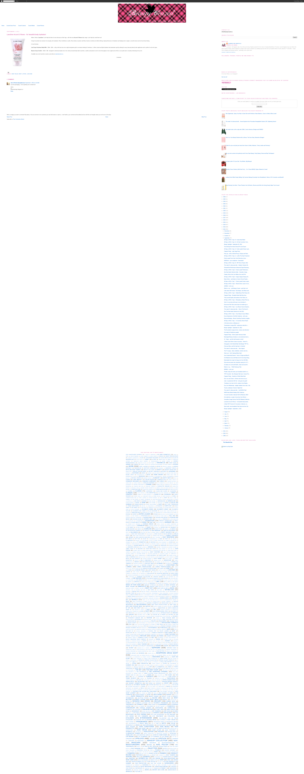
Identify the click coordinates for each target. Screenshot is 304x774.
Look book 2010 (140, 579)
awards (168, 694)
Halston (143, 532)
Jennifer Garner (173, 545)
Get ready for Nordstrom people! (231, 332)
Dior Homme (152, 502)
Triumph (149, 678)
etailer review (146, 712)
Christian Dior (136, 489)
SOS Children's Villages (169, 642)
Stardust (155, 661)
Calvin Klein (149, 479)
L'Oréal (129, 566)
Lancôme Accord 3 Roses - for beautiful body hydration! (26, 34)
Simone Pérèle (162, 655)
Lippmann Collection (143, 576)
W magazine (160, 686)
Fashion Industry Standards (133, 517)
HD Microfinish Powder (133, 530)
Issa (134, 542)
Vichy (166, 683)
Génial (166, 529)
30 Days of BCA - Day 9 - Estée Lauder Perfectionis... (236, 269)
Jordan (128, 552)
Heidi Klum (157, 533)
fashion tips (140, 719)
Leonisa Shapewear (133, 575)
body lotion (22, 73)
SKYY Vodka (158, 642)
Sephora (156, 648)
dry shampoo (156, 711)
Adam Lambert (144, 456)
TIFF (150, 666)
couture (137, 709)
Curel (174, 496)
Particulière (129, 619)
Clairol (130, 491)
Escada (128, 514)
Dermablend (161, 501)
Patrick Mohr (147, 619)
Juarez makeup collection (139, 552)
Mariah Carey (154, 586)
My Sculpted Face (153, 599)
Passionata (138, 619)
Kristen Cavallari (134, 565)
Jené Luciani (142, 547)
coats (142, 706)
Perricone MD (132, 621)
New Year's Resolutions (159, 604)
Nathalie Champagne (139, 603)
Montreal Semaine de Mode (150, 598)
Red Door (133, 634)
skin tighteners (143, 759)
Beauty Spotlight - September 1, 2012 (232, 408)
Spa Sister (173, 658)
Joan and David (151, 548)
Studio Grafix (156, 663)
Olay (147, 611)
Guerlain (148, 529)
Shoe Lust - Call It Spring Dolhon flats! (233, 353)
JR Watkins (152, 542)
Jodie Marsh (162, 548)
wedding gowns (138, 769)
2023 (224, 203)
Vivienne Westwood (133, 686)
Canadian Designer (132, 481)
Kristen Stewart (147, 565)
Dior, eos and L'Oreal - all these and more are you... (236, 378)
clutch (136, 706)
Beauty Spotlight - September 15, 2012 (233, 327)
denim (128, 711)
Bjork (149, 473)
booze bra (173, 699)
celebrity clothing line (143, 702)
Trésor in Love (159, 678)
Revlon (143, 635)
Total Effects (162, 676)
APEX (127, 456)
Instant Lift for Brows (141, 540)
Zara (149, 693)
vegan (156, 768)
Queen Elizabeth (141, 629)
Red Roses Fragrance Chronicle (147, 634)
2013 (224, 226)
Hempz (149, 535)
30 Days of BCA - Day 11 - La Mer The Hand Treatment (236, 255)
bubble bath (170, 701)
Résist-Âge (141, 642)
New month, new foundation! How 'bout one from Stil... (236, 406)
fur (152, 723)
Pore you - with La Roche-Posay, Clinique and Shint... (236, 253)
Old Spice (129, 612)
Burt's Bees (167, 478)
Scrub (158, 645)
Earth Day (168, 506)
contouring (159, 707)
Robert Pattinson (172, 635)
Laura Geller (168, 571)
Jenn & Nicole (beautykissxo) (18, 82)
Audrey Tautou (145, 464)
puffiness (139, 755)
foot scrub (129, 721)
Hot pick (137, 538)
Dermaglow (171, 501)
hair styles (163, 728)
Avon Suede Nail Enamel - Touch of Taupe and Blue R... (237, 355)
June (225, 416)
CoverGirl (167, 494)
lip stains (165, 736)
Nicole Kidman (157, 606)
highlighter (149, 731)
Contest (129, 494)
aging (149, 694)
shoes (176, 756)
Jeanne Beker (138, 545)
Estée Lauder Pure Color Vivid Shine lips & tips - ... (236, 258)
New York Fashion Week (134, 606)
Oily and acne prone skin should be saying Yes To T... (236, 362)
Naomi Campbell (166, 601)
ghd (157, 723)
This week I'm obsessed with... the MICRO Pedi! (235, 390)
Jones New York (172, 550)
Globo (176, 525)
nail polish (162, 744)
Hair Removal (156, 530)
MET (165, 581)
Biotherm (135, 473)
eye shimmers (143, 716)
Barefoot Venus (171, 468)
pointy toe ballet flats (145, 751)
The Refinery (172, 670)
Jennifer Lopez (132, 547)
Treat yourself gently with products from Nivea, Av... (236, 297)
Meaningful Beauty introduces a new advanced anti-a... (236, 337)
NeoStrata (129, 604)
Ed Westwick (143, 507)
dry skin (167, 711)
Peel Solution (167, 619)
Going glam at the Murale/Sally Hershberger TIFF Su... (236, 343)
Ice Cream (173, 538)
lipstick (162, 738)
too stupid (129, 768)
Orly (148, 614)
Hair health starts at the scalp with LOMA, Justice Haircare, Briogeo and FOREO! (244, 129)
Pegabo (176, 619)
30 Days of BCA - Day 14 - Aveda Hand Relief (234, 239)
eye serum (130, 716)
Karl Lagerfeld (131, 556)
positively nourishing (172, 751)
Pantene (149, 617)
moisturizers (133, 744)
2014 (224, 224)
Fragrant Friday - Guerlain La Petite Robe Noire (235, 376)
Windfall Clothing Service (145, 689)
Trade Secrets (131, 678)
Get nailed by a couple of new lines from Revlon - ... (236, 397)
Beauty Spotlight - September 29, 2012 (233, 244)
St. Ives (132, 661)
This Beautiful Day (227, 442)
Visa (169, 684)
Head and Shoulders (138, 533)
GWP (151, 522)
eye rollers (171, 714)
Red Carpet (169, 632)
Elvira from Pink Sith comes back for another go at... (236, 304)
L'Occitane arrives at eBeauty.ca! (231, 323)
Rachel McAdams (141, 631)
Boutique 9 (151, 476)
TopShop (140, 676)
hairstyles (129, 730)
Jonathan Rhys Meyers (159, 550)
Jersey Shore (173, 547)
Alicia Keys (139, 459)
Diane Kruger (129, 502)
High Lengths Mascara (143, 537)
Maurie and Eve (140, 589)
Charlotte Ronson (163, 486)
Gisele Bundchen (171, 524)
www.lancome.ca (59, 54)
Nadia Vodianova (137, 601)
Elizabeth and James (139, 510)
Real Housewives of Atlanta (142, 632)
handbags (129, 731)
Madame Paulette (142, 583)
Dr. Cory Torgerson (171, 504)
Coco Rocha (140, 492)
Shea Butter (160, 651)
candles (128, 703)
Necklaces (165, 603)
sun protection (141, 763)
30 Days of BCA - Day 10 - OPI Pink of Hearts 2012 (236, 262)
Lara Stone (136, 571)
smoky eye (153, 759)
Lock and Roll (174, 578)
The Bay (138, 670)
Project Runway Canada (168, 626)
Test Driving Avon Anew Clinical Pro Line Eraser (235, 246)
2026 (224, 196)
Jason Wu (163, 543)
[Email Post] (8, 72)
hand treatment (170, 730)
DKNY (165, 497)
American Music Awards (141, 461)
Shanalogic (161, 649)
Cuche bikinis (166, 496)
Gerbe (176, 522)
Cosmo (139, 494)
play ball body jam (131, 751)
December (226, 231)
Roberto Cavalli (143, 637)
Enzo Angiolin (168, 512)
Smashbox (156, 656)
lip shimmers (155, 736)
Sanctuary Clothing (161, 644)
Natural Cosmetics (153, 603)
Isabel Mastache (158, 540)
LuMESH (129, 581)
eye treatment (157, 716)
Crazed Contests (22, 25)
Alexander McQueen (152, 457)
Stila (134, 663)
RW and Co (129, 631)
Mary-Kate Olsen (162, 588)
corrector (171, 707)
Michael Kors (130, 593)
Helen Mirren (167, 533)
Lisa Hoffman (169, 576)
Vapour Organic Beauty (170, 681)
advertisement (140, 694)
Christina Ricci (174, 489)
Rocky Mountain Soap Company (136, 639)
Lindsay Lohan (165, 575)
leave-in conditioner (160, 735)
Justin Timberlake (140, 555)
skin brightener (169, 758)
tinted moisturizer (161, 766)
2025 (224, 199)
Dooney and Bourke (150, 504)
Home (3, 25)
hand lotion (156, 730)
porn (162, 751)
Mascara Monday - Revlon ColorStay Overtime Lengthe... (237, 318)
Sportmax (133, 660)
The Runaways (130, 671)
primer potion (153, 753)
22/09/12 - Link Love (228, 286)
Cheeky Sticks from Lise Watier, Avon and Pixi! (235, 274)
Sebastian (174, 645)
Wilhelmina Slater (131, 689)
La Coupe (175, 568)
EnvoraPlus (159, 512)
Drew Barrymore (133, 505)
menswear (153, 742)
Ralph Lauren (164, 631)
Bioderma (172, 471)
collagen (150, 706)
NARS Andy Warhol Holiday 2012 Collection (234, 392)
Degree (144, 501)
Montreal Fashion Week (134, 598)
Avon (131, 466)
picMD (151, 750)
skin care (130, 760)
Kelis (136, 560)
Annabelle (161, 462)
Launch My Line (157, 571)
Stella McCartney (166, 661)
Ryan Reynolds (132, 642)
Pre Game (168, 624)
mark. (176, 740)
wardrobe (173, 768)
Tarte (136, 668)
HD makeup (146, 530)
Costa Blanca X (147, 494)
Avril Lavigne (143, 466)
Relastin (161, 634)
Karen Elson (172, 555)
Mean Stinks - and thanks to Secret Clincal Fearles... (236, 279)
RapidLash (129, 632)
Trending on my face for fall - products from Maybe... (236, 383)
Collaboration (151, 492)
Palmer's (175, 616)
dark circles (171, 709)
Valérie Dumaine (155, 681)
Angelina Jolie (142, 462)
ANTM (175, 454)
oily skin (153, 746)
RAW (175, 629)
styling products (169, 761)
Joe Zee (170, 548)
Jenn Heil (164, 545)
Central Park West (139, 484)
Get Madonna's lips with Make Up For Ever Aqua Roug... (237, 357)
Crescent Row (147, 496)
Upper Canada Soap (169, 679)
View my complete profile (228, 52)
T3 (146, 666)
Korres (175, 563)
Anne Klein (172, 462)
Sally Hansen (142, 644)
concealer (130, 707)
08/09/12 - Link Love (228, 369)
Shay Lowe (151, 651)
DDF (161, 497)
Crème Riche (156, 496)
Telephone (130, 670)
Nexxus (148, 606)
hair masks (165, 726)
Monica (168, 596)
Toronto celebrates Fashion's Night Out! (233, 387)
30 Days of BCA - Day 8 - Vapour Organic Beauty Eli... (236, 276)
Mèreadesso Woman (170, 599)
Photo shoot (132, 622)
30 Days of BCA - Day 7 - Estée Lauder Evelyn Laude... (237, 281)
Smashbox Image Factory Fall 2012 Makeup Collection (236, 399)
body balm (15, 73)
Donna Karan (139, 504)
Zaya (155, 693)
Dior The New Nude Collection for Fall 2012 (234, 311)
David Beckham (157, 499)
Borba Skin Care (171, 474)
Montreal (175, 596)
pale (145, 748)
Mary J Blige (139, 588)
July (225, 414)
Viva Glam (175, 684)
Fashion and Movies (162, 517)
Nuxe (148, 609)
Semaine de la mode (143, 647)
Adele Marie (153, 456)
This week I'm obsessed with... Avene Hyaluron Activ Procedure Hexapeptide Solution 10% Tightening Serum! (251, 121)
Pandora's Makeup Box (135, 617)
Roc (153, 637)
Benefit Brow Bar (170, 469)
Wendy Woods (151, 688)
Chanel (149, 484)
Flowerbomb (139, 520)
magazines (140, 740)
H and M (173, 529)
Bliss (148, 474)
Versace (158, 683)
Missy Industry (174, 594)
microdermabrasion (168, 742)
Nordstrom (161, 607)
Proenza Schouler (154, 626)
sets (138, 756)
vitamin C (163, 768)
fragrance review (172, 721)
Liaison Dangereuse (145, 575)
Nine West (137, 608)
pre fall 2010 (143, 753)
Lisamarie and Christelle (234, 43)
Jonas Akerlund (146, 550)
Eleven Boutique (169, 507)
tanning (128, 766)
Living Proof (164, 578)
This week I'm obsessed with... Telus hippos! (234, 348)
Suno (156, 665)
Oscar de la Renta (159, 614)
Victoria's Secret (140, 684)
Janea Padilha (135, 543)
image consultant (149, 733)
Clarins (138, 491)
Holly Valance (156, 537)
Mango (161, 584)
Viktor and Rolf (154, 684)
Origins (131, 614)
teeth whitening (146, 766)
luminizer (131, 740)
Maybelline (169, 589)
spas (168, 760)
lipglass (129, 738)
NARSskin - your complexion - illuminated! (234, 260)
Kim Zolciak (166, 561)
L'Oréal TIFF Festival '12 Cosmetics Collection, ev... (236, 404)
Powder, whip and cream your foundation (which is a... (236, 371)
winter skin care (158, 769)
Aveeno (175, 464)
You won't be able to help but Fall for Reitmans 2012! (236, 394)
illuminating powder (133, 733)
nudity (138, 746)
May (225, 418)
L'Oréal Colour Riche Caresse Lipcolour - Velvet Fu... (236, 341)
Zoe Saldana (163, 693)
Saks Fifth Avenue (131, 644)
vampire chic (148, 768)
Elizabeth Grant (162, 509)
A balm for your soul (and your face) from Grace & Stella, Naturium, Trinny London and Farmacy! (248, 145)
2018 (224, 215)
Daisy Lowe (173, 497)
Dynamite (159, 505)
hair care (172, 725)
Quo (168, 629)
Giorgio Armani (148, 524)
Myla (161, 599)
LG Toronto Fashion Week (149, 568)
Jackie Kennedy (162, 542)
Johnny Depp (136, 550)
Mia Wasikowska (172, 591)
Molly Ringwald (149, 596)
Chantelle (167, 484)
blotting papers (143, 698)
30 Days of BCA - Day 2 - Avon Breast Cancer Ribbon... (237, 313)
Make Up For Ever (133, 585)
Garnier (168, 522)
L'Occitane (170, 565)
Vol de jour (151, 686)
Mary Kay (149, 588)
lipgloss (139, 738)
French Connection (165, 520)
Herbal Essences (172, 535)
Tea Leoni (175, 668)
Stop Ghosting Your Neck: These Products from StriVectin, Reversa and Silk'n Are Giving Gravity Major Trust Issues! (253, 185)
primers (163, 753)
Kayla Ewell (168, 558)
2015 (224, 222)
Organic (175, 612)
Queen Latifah (151, 629)
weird (147, 769)
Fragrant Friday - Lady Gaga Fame (232, 251)
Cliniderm (173, 491)
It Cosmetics (141, 542)
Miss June (154, 594)
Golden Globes (140, 527)
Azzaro (152, 466)
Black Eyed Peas (171, 473)
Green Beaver (130, 529)
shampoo (146, 756)
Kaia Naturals (151, 555)
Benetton (128, 471)
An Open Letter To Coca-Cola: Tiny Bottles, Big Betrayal (239, 161)
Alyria (154, 459)
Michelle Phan (141, 593)
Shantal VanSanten (171, 649)
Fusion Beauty (135, 522)
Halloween (134, 532)
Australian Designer (156, 464)
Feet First (158, 519)
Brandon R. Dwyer (161, 476)
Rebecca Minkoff (157, 632)
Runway (167, 640)
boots (165, 699)
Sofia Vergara (137, 658)
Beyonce (164, 471)
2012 (224, 229)
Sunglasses (141, 665)
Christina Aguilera (162, 489)
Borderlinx (129, 476)
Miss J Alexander (145, 594)
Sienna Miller (145, 655)
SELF (151, 642)
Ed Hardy (135, 507)
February (226, 425)
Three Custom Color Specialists (155, 673)
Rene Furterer (170, 634)
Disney (167, 502)
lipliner (152, 738)
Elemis (161, 507)
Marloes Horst (130, 588)
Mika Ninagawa (164, 593)
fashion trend (151, 719)
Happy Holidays (166, 532)
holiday (161, 731)
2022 (224, 206)
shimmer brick (167, 756)
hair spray (142, 728)
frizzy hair (144, 723)
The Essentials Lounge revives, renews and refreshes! (236, 330)
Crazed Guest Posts (11, 25)
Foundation (150, 520)
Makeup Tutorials (150, 584)
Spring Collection (151, 660)
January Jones (155, 543)
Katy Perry (158, 558)
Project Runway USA (132, 627)
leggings (173, 734)
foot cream (171, 719)
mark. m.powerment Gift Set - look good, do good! (235, 381)
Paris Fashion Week (168, 617)
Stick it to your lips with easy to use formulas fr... (235, 302)
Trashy (142, 678)
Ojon (141, 611)
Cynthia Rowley (153, 497)
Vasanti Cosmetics (135, 683)
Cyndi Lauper (142, 497)
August (226, 411)
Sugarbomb (173, 663)
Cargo (162, 481)
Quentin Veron (161, 629)
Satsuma (135, 645)
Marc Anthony (170, 585)
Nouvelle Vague (139, 609)
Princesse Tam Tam (137, 626)
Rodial (158, 639)
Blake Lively (130, 474)
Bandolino (138, 468)
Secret (131, 647)
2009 (224, 435)
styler (159, 761)
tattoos (135, 766)
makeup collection (157, 740)
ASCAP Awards (134, 456)
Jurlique (128, 555)
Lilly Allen (156, 575)
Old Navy (173, 611)
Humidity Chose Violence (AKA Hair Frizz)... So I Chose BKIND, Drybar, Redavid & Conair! (246, 169)
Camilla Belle (172, 479)
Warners (136, 688)
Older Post (204, 116)
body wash (154, 699)
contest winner (145, 707)
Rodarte (151, 639)
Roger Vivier (168, 639)
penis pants (173, 748)
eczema (175, 711)
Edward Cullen (153, 507)
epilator (136, 712)
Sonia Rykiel (164, 658)
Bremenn (170, 476)
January (226, 428)
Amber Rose (162, 459)
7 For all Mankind (150, 454)
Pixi (130, 624)
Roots (144, 640)
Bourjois (142, 476)
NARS (127, 601)
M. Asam (148, 581)
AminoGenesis (155, 461)
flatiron (162, 719)
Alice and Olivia (166, 457)
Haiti (127, 532)
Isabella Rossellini (170, 540)
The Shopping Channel (158, 671)
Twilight (138, 679)
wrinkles (129, 771)
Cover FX (157, 494)
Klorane (160, 563)
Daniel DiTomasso (145, 499)
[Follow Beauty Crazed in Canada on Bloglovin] (226, 83)
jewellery (129, 735)
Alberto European (133, 457)
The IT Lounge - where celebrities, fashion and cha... (236, 350)
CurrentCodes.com (131, 497)
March (226, 423)
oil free (145, 746)
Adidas (161, 456)
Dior (143, 502)
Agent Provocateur (172, 456)
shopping (132, 758)
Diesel (137, 502)
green (137, 725)
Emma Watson (136, 512)
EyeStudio (144, 515)
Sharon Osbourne (131, 651)
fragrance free (159, 721)
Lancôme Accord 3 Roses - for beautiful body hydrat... (236, 401)
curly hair (160, 709)
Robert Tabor (132, 637)
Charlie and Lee (138, 486)
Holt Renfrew (168, 537)
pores (156, 751)
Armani (128, 464)
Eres (175, 512)
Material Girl (130, 589)
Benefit (159, 469)
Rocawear (160, 637)
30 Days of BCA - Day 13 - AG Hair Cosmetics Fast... (236, 242)
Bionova (128, 473)
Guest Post (158, 529)
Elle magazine (152, 510)
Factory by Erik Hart (160, 515)
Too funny (168, 675)
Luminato (136, 581)
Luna (142, 581)
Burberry (156, 478)
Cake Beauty (137, 479)
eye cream (141, 714)
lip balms (130, 736)
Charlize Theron (150, 486)
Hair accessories (170, 530)
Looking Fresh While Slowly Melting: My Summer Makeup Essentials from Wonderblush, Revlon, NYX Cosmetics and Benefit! (255, 177)
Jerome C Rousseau (161, 547)
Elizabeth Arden (147, 509)
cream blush (147, 709)
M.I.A (153, 581)
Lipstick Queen (158, 576)
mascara (135, 742)
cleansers (162, 704)
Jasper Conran (172, 543)
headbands (139, 731)
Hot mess (129, 538)
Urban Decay (130, 681)
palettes (152, 748)
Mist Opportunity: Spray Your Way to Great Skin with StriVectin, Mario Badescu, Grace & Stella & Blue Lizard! (251, 113)
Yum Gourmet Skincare (166, 691)
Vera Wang (149, 683)
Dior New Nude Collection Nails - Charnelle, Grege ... (236, 272)
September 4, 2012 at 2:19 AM (32, 82)
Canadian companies (149, 481)
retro (148, 755)
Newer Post (9, 116)
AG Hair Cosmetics (163, 454)
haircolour (173, 728)
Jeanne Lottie (148, 545)
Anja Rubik (151, 462)
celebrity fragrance (160, 703)
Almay (147, 459)
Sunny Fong (149, 665)
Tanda (170, 666)
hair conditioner (146, 726)
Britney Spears (136, 477)
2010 (224, 433)
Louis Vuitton (157, 579)
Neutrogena (141, 604)
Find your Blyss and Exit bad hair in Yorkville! (234, 346)
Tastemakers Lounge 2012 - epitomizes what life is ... (236, 325)
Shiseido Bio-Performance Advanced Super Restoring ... (237, 267)
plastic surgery (170, 750)
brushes (157, 701)
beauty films (166, 696)
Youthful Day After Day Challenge (145, 691)
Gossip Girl (164, 527)
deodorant (135, 711)
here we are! (224, 77)
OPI (155, 609)
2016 (224, 219)
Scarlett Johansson (146, 645)
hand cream (142, 730)
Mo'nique (140, 596)
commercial (171, 706)
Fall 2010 (172, 515)
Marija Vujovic (165, 586)
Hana (149, 532)
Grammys (173, 527)
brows (147, 701)
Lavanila (134, 573)
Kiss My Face (149, 563)
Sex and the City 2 (151, 649)
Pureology (164, 627)
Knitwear (168, 563)
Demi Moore (152, 501)
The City (165, 670)
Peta (140, 621)
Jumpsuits (173, 553)
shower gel (143, 758)
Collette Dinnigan (163, 492)
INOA (166, 538)
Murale (135, 599)
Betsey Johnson (154, 471)
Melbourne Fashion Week (158, 591)
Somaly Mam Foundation (150, 658)
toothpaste (138, 768)
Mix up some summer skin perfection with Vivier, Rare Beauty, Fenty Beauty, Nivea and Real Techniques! (250, 153)
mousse (149, 744)
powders (131, 753)
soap (162, 760)
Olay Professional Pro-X (160, 611)
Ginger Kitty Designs (134, 524)
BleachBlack (140, 474)
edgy (130, 712)
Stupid (165, 663)
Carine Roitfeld (171, 481)
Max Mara (159, 589)
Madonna (152, 583)
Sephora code (171, 647)
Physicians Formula (170, 622)
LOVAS (161, 568)
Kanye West (162, 555)
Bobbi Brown (158, 474)
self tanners (170, 755)
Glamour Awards (153, 525)
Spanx (127, 660)
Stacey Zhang (147, 661)
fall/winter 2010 (164, 718)
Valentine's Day (143, 681)
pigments (158, 750)
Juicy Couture (155, 552)
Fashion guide (137, 519)
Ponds (153, 624)
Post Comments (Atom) (18, 119)
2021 (224, 208)
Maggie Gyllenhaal (163, 583)
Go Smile (130, 527)
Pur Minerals (152, 627)
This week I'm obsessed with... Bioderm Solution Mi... (236, 265)
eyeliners (130, 718)
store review (151, 761)
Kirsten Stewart (138, 563)
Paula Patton (157, 619)
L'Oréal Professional (144, 566)
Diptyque (160, 502)
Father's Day (148, 519)
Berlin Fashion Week (139, 471)
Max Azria (151, 589)
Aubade (136, 464)
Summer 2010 (130, 665)
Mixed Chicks (132, 596)
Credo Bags (137, 496)
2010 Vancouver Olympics (134, 454)
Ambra (169, 459)
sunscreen (169, 763)
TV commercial (160, 666)
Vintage (164, 684)
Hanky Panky (155, 532)
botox (128, 701)
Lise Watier (137, 578)
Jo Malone (139, 548)
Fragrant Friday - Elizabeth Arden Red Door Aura (235, 295)
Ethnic (156, 514)
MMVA (169, 581)
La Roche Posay (140, 570)
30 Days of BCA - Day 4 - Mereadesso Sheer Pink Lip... (237, 299)
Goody (149, 527)
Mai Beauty (173, 583)
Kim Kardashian (147, 561)
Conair (173, 492)
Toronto (149, 676)
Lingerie (175, 575)
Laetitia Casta (162, 570)
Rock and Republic (171, 637)
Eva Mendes (170, 514)
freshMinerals (133, 723)
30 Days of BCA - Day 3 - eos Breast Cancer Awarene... (237, 306)
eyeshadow (146, 718)
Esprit (135, 514)
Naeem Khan (156, 601)
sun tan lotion (156, 763)
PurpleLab (174, 627)
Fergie (165, 519)
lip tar (174, 736)
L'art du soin (134, 568)
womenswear (172, 769)
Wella (142, 688)
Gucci (139, 529)
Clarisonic (149, 491)
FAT (151, 515)
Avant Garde (167, 464)
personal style (142, 750)
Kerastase (167, 560)
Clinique (129, 492)
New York (173, 604)
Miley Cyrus (134, 594)
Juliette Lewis (164, 553)
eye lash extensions (157, 714)
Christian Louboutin (148, 489)
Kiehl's (137, 561)
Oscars (170, 614)
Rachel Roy (152, 631)
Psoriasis (143, 627)
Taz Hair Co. (167, 668)
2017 (224, 217)
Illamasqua (129, 540)
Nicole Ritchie (168, 606)
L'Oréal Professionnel (163, 566)
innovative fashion (162, 733)
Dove (160, 504)
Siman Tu (153, 655)
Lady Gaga (151, 570)
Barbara (161, 468)
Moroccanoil (164, 598)
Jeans (156, 545)
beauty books (154, 696)
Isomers (128, 542)
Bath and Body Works (133, 469)
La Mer (130, 570)
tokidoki (173, 766)
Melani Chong (145, 591)
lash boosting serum (143, 734)
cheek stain (151, 704)
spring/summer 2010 (138, 761)
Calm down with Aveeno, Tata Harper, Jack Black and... (237, 290)
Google (156, 527)
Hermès (131, 537)
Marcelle (142, 586)
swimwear (145, 764)
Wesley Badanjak (162, 688)
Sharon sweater (142, 651)
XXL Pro (171, 689)
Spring (140, 660)
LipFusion (131, 576)
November (226, 233)
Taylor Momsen (146, 668)
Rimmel (161, 635)
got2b (173, 723)
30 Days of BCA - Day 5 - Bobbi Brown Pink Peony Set (236, 293)
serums (129, 756)
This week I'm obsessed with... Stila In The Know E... (236, 309)
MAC (158, 581)
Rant (173, 631)
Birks (143, 473)
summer (128, 763)
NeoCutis (174, 603)
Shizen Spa (151, 653)
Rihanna (153, 635)
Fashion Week (148, 517)
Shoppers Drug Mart (167, 653)
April (225, 421)
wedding (128, 769)
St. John (139, 661)
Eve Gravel (135, 515)
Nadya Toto (147, 601)
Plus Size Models (144, 624)
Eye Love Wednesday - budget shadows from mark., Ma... (237, 385)
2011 (224, 431)
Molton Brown (160, 596)
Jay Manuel (129, 545)
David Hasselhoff (168, 499)
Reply (12, 91)
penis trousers (130, 750)
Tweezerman (171, 678)
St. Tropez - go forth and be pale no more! (233, 339)
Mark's (174, 586)
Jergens (150, 547)
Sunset (162, 665)
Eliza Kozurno (135, 509)
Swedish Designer (139, 666)
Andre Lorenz (166, 461)
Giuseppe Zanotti (130, 525)
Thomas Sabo (137, 673)
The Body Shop (152, 670)
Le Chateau (142, 573)
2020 (224, 210)
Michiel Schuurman (152, 593)
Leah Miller (150, 573)
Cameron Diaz (161, 479)
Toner (149, 675)
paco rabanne (136, 748)
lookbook (175, 738)
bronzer (136, 701)
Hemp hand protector (139, 535)
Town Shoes (172, 676)
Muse (143, 599)
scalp (154, 755)
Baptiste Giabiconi (150, 468)
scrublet (161, 755)
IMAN (161, 538)
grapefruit (129, 725)
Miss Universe (163, 594)
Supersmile (169, 665)
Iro (151, 540)
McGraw (128, 591)
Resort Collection (132, 635)
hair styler (153, 728)
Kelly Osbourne (146, 560)
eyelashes (171, 716)
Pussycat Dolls (130, 629)
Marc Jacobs (130, 586)
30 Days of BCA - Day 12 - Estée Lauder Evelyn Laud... (237, 249)
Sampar (152, 644)
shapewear (157, 756)
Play (136, 624)
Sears (166, 645)
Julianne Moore (141, 553)
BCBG (158, 466)
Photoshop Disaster (153, 622)
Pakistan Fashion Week (139, 616)
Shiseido (141, 653)
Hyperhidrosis (153, 538)
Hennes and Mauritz (158, 535)
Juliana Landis (130, 553)
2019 (224, 213)
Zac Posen (142, 693)
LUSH (167, 568)
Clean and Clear (161, 491)
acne (171, 693)
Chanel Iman (159, 484)
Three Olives (172, 673)
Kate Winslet (136, 558)
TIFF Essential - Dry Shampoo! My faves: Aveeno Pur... (237, 374)
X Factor (164, 689)
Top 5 (134, 676)
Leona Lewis (174, 573)
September (227, 238)
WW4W (168, 686)
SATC (147, 642)
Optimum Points (165, 612)
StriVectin (144, 663)
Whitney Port (172, 688)
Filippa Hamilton (173, 519)
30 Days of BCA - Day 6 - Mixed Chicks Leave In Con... (237, 283)
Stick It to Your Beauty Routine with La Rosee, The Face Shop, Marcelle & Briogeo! (245, 137)
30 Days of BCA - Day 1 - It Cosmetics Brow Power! (236, 320)
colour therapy (160, 706)
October (226, 235)
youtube (137, 771)
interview (173, 733)
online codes (163, 746)
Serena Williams (130, 649)
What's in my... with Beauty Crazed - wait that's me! (236, 288)
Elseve (128, 512)
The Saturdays (141, 671)
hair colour (130, 726)
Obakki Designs (165, 609)
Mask (172, 588)
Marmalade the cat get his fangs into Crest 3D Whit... (236, 360)
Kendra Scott (157, 560)
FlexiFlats (130, 520)
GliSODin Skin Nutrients (166, 525)
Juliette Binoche (153, 553)
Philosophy (163, 621)
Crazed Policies (40, 25)
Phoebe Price (174, 621)
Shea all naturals (171, 651)
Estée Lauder (144, 514)
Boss (135, 476)
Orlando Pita (141, 614)
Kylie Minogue (159, 565)
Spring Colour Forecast (167, 660)
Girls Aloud (160, 524)
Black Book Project (159, 473)
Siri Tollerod (172, 655)
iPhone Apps (172, 731)
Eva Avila (162, 514)
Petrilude (146, 621)
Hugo (144, 538)
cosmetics (129, 709)
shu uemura (156, 758)
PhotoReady (142, 622)
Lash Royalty (146, 571)
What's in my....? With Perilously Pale (232, 367)
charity (140, 704)
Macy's (134, 583)
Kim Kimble (157, 561)
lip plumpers (142, 736)
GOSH (144, 522)
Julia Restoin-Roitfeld (170, 552)
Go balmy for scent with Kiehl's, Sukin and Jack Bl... (236, 364)
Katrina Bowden (147, 558)
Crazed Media (31, 25)
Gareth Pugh (159, 522)
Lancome (29, 73)
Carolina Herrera (149, 482)
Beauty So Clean (149, 469)
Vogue (143, 686)
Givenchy (141, 525)
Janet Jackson (145, 543)
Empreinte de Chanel (148, 512)
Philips (153, 621)
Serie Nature (140, 649)
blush (154, 698)
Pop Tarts (160, 624)
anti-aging (158, 694)
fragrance (142, 721)
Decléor (137, 501)
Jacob (171, 542)
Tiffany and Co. (131, 674)
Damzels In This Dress (132, 499)
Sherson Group (131, 653)
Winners (157, 689)
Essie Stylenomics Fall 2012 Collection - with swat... (236, 316)
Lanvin (128, 571)
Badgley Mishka (167, 466)
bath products (137, 696)
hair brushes (161, 725)
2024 (224, 201)
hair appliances (148, 725)
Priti (145, 626)
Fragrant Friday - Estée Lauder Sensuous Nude (235, 334)
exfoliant (168, 712)
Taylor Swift (157, 668)
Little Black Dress (152, 578)
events (156, 712)
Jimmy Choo (129, 548)
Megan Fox (135, 591)
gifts (164, 723)
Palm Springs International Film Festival (159, 616)
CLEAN (128, 479)
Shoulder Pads (135, 655)
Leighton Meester (162, 573)
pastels (165, 748)
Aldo (141, 457)
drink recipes (146, 711)
